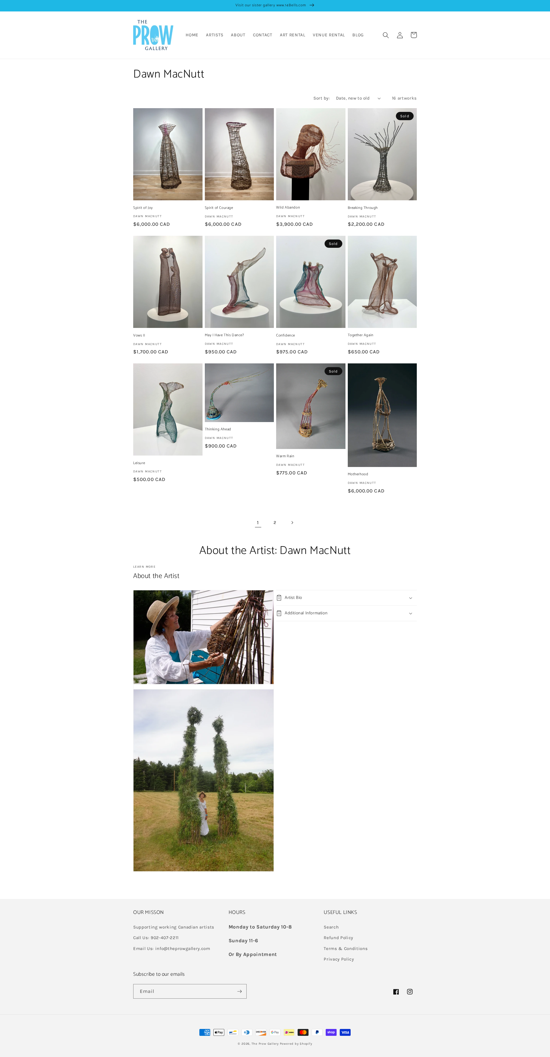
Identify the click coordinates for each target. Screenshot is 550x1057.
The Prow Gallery (265, 1044)
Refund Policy (338, 937)
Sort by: (321, 98)
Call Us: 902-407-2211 (156, 937)
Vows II (139, 335)
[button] (386, 35)
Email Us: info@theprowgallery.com (171, 948)
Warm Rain (285, 456)
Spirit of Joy (143, 208)
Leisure (139, 463)
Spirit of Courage (219, 208)
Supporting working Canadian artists (173, 927)
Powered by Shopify (296, 1044)
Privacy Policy (339, 959)
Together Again (361, 335)
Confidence (285, 335)
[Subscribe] (239, 991)
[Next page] (292, 522)
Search (331, 927)
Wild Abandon (288, 207)
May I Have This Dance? (224, 335)
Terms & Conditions (346, 948)
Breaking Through (363, 208)
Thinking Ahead (218, 429)
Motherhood (358, 474)
